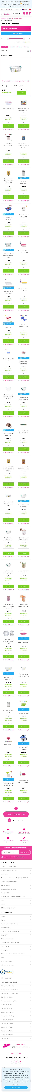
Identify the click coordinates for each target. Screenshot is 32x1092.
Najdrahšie (19, 46)
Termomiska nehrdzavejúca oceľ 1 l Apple (8, 641)
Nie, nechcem (16, 1084)
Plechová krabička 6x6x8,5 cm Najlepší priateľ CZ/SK (8, 606)
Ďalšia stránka (22, 820)
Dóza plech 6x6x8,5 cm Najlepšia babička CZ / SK (8, 468)
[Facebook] (12, 1062)
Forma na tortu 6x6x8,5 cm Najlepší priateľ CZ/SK (8, 181)
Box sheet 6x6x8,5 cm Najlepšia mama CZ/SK (23, 468)
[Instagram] (16, 1062)
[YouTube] (20, 1062)
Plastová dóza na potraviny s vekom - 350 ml (8, 255)
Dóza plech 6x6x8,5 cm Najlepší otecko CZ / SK (23, 145)
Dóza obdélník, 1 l (23, 713)
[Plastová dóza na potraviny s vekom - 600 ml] (16, 68)
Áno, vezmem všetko (16, 1087)
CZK (5, 9)
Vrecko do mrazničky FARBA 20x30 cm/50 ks (23, 110)
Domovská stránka (6, 18)
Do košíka (21, 92)
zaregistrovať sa (24, 852)
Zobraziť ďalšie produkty (16, 814)
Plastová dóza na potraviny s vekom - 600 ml (8, 504)
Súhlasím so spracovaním (13, 856)
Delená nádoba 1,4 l (23, 642)
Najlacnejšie (12, 46)
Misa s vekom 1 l (8, 744)
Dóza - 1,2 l (8, 327)
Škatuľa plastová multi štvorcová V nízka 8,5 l (8, 396)
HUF (11, 9)
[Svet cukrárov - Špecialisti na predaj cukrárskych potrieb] (5, 13)
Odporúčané (4, 46)
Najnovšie (26, 46)
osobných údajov (20, 856)
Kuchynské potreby (17, 18)
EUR (8, 9)
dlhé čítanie (17, 1079)
